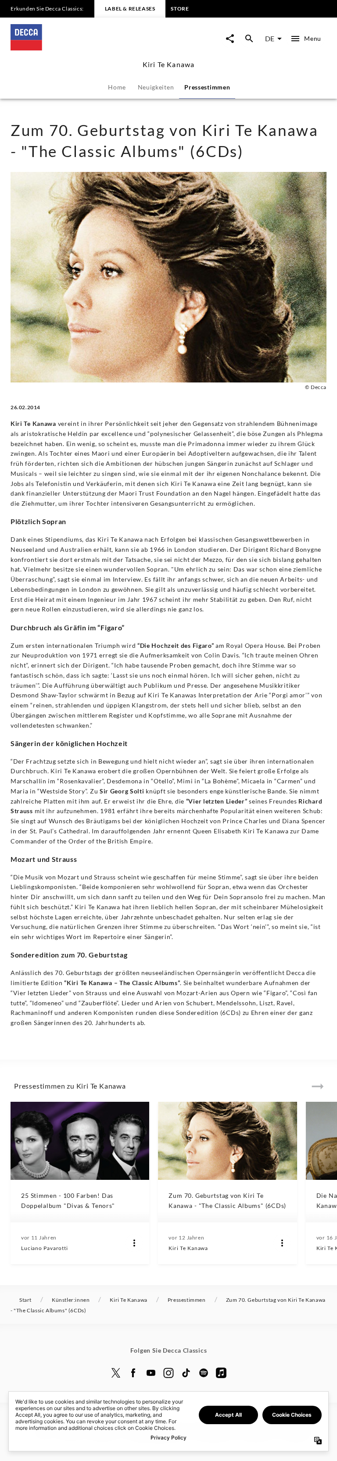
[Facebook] (133, 1373)
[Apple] (221, 1373)
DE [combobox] (269, 38)
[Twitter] (116, 1373)
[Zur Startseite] (89, 47)
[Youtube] (151, 1373)
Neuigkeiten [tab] (156, 87)
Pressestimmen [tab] (207, 87)
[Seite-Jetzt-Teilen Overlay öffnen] (230, 38)
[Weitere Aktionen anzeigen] (134, 1243)
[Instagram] (168, 1373)
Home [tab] (117, 87)
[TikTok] (186, 1373)
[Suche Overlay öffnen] (249, 38)
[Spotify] (203, 1373)
